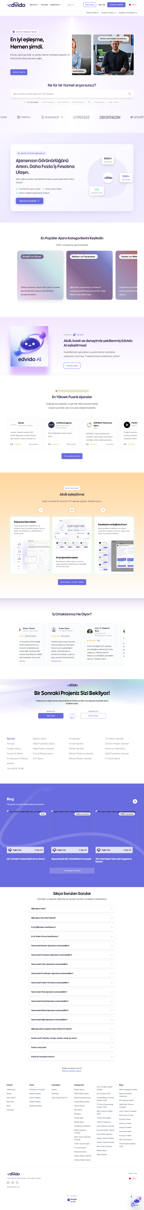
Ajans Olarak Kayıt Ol (59, 1098)
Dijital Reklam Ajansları (43, 748)
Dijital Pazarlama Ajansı (44, 743)
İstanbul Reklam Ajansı (82, 1160)
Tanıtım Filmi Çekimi (104, 1118)
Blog (8, 1106)
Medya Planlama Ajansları (81, 753)
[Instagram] (12, 1182)
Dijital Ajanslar (102, 1154)
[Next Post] (135, 801)
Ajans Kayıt (89, 5)
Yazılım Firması (79, 1106)
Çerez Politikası (35, 1098)
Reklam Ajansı (39, 738)
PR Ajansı (77, 1114)
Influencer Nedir (125, 1123)
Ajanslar (11, 738)
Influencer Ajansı (80, 1152)
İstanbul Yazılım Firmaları (105, 1142)
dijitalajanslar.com (13, 1187)
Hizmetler (44, 5)
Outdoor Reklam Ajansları (117, 743)
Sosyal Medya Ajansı (43, 753)
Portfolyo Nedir (125, 1119)
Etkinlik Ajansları (76, 748)
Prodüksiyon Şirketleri (82, 1126)
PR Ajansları (74, 738)
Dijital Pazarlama (48, 102)
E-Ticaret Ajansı (112, 758)
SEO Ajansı (38, 758)
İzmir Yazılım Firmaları (104, 1146)
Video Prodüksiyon (104, 1122)
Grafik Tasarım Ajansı (82, 1144)
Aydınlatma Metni (35, 1106)
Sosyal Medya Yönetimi (105, 1126)
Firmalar (10, 743)
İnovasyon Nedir (125, 1135)
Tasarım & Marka (15, 753)
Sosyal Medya (99, 102)
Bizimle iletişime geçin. (72, 1071)
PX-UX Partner (72, 1196)
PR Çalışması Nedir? (126, 1100)
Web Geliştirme (63, 102)
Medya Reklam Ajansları (80, 758)
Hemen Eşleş (93, 716)
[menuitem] (34, 5)
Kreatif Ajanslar (76, 743)
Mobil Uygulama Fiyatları (128, 1089)
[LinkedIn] (8, 1182)
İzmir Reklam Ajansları (104, 1134)
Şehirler (10, 763)
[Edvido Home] (13, 1173)
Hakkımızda (11, 1089)
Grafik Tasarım (113, 102)
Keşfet (54, 1089)
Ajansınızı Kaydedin (28, 201)
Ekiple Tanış (132, 1173)
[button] (72, 908)
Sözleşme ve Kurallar (37, 1089)
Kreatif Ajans (79, 1118)
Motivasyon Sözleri (126, 1115)
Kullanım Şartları (35, 1094)
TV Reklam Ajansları (114, 738)
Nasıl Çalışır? (11, 1098)
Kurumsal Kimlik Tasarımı (105, 1130)
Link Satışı (10, 1110)
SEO (89, 102)
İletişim (9, 1094)
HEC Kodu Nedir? (125, 1140)
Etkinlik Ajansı (79, 1122)
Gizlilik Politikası (35, 1102)
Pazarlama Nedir (125, 1131)
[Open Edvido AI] (136, 1201)
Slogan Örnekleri (125, 1127)
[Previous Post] (130, 801)
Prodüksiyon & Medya (17, 758)
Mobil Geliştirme (78, 102)
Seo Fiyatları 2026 (103, 1094)
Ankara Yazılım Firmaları (105, 1138)
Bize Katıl (10, 1102)
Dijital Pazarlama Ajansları (117, 753)
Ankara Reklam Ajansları (83, 1156)
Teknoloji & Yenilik (15, 768)
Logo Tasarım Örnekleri (127, 1111)
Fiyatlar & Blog (13, 748)
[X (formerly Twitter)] (17, 1182)
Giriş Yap (101, 5)
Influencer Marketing (115, 748)
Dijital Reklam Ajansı (81, 1094)
